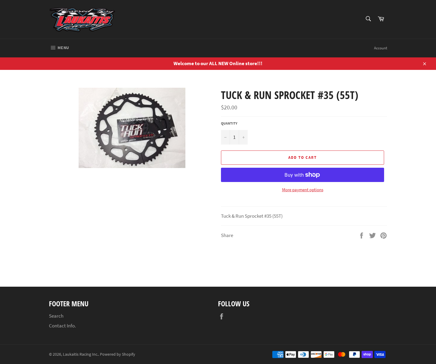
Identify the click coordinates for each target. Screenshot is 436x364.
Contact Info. (62, 325)
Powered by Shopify (117, 354)
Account (380, 48)
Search (56, 316)
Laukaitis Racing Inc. (80, 354)
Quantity (229, 123)
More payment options (302, 189)
